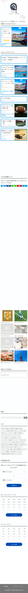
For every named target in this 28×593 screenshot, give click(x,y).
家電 (14, 451)
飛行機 (10, 440)
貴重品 (16, 428)
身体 (22, 440)
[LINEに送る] (14, 186)
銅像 (13, 453)
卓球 (6, 444)
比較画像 (6, 586)
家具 (17, 442)
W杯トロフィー (4, 433)
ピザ (7, 447)
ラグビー (3, 449)
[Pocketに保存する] (19, 186)
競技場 (8, 453)
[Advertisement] (14, 156)
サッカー (20, 447)
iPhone (11, 447)
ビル (12, 435)
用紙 (2, 428)
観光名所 (19, 449)
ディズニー (3, 442)
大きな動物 (21, 444)
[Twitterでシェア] (3, 186)
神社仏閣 (3, 453)
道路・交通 (13, 449)
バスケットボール (5, 435)
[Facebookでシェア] (8, 186)
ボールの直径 (4, 437)
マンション (19, 451)
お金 (8, 449)
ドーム (2, 451)
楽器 (25, 430)
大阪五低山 (20, 433)
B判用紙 (12, 428)
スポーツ (25, 449)
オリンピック (17, 435)
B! (24, 186)
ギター (11, 433)
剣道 (13, 442)
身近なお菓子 (10, 430)
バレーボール (16, 440)
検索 (25, 417)
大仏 (23, 442)
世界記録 (11, 444)
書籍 (21, 428)
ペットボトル (4, 440)
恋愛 (15, 447)
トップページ (5, 375)
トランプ (3, 430)
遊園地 (7, 451)
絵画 (15, 433)
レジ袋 (18, 437)
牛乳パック (16, 430)
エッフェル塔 (18, 453)
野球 (2, 444)
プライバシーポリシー (19, 586)
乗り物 (2, 447)
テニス (9, 442)
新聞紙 (15, 444)
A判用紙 (7, 428)
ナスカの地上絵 (12, 437)
